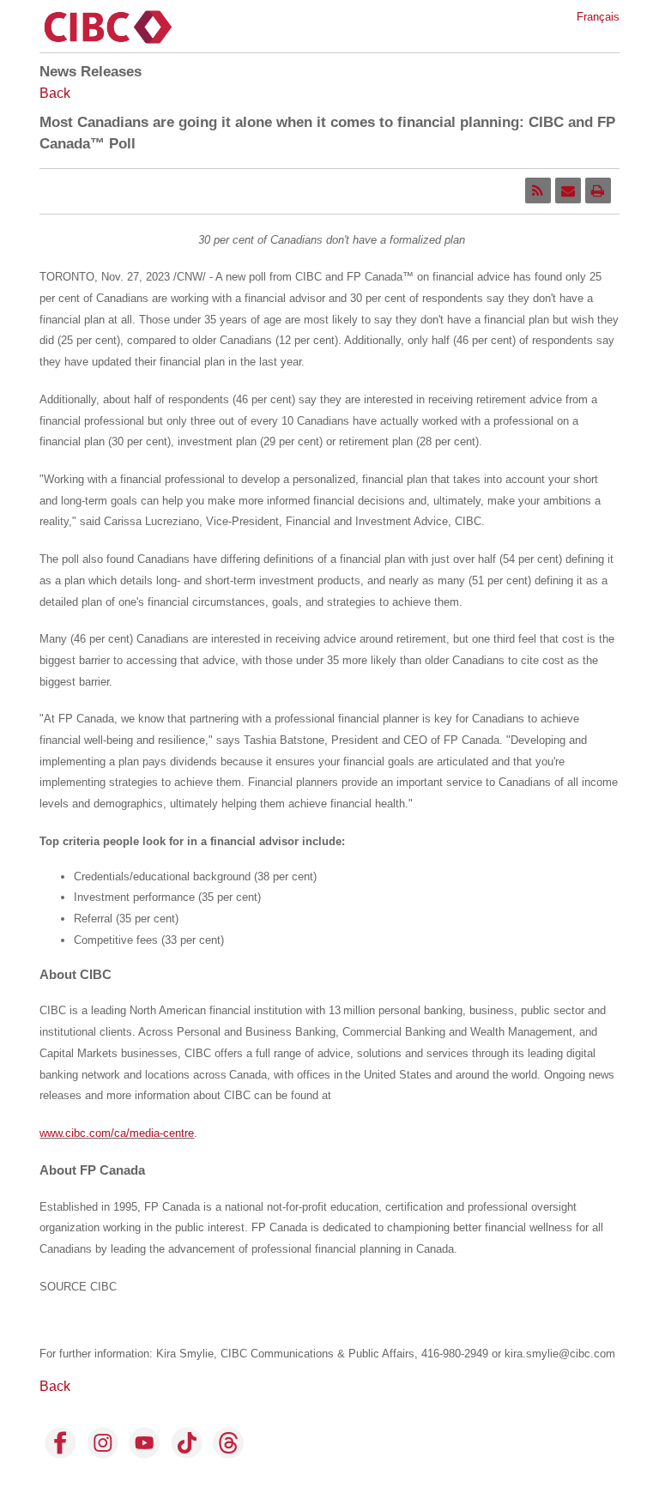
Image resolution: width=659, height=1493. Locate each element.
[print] (598, 190)
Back (54, 93)
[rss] (538, 190)
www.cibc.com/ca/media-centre (116, 1133)
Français (598, 16)
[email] (568, 190)
